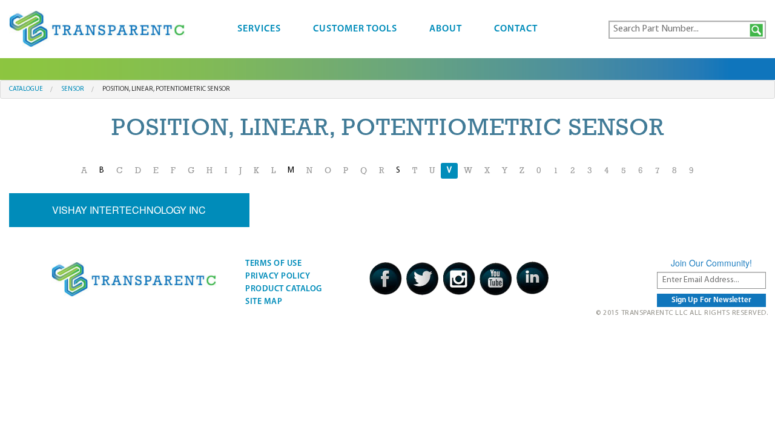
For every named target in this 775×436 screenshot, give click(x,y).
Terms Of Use (273, 263)
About (445, 29)
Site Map (263, 301)
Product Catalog (283, 289)
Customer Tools (355, 29)
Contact (516, 29)
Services (259, 29)
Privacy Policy (277, 276)
